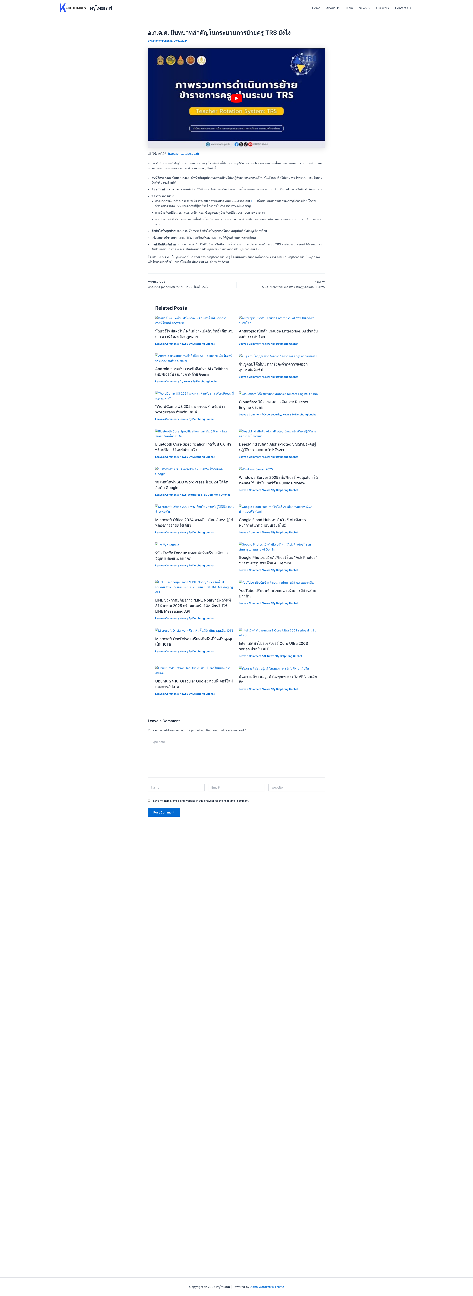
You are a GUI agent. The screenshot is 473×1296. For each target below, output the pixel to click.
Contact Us (403, 8)
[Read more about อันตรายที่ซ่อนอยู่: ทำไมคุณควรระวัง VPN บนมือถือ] (274, 668)
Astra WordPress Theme (267, 1287)
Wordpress (195, 494)
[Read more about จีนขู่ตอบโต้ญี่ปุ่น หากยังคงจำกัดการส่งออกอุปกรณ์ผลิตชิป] (278, 356)
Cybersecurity (272, 414)
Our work (382, 8)
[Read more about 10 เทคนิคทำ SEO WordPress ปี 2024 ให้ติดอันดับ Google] (194, 471)
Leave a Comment (166, 343)
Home (316, 8)
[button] (368, 8)
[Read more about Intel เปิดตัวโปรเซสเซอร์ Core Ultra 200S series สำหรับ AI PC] (278, 632)
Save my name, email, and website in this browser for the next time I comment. (201, 800)
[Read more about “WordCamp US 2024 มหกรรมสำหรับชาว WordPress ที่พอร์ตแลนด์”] (194, 396)
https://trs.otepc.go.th (183, 153)
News (363, 8)
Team (349, 8)
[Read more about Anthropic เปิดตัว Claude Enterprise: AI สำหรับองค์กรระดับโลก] (278, 320)
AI (181, 381)
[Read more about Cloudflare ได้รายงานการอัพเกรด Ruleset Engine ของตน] (278, 393)
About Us (332, 8)
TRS (253, 201)
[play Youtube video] (236, 98)
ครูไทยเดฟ (101, 8)
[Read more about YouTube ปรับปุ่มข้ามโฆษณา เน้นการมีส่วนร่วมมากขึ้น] (276, 582)
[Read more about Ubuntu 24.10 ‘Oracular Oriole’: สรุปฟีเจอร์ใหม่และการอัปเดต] (194, 670)
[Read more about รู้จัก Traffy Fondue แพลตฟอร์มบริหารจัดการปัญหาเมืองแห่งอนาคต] (167, 544)
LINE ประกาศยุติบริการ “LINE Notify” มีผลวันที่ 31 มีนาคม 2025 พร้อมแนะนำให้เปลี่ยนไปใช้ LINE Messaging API (193, 606)
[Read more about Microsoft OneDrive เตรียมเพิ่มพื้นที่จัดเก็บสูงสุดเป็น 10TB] (194, 630)
